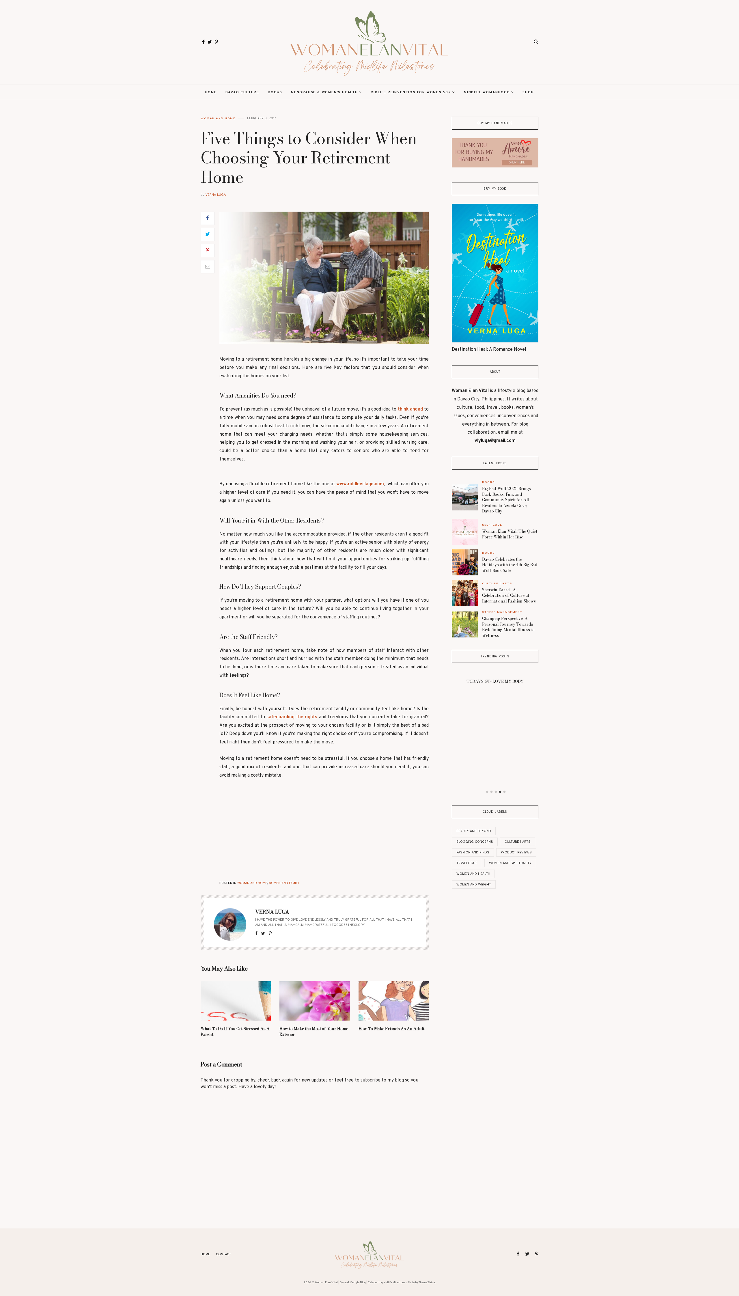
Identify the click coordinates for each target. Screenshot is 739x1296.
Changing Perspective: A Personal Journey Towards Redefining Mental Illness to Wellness (508, 627)
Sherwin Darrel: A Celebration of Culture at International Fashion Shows (508, 595)
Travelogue (466, 863)
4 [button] (500, 792)
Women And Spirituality (510, 863)
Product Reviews (516, 852)
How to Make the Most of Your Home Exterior (313, 1031)
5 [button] (504, 792)
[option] (495, 714)
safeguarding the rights (291, 717)
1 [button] (487, 792)
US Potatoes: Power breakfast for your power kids (495, 747)
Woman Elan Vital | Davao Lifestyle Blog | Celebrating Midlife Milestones (361, 1282)
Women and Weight (473, 884)
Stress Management (502, 611)
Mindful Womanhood (487, 92)
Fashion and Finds (472, 852)
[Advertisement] (275, 828)
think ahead (410, 409)
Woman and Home (218, 118)
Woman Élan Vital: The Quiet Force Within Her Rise (509, 534)
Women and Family (283, 883)
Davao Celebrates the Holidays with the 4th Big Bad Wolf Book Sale (510, 565)
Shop (528, 92)
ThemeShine (427, 1282)
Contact (223, 1254)
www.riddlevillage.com (360, 484)
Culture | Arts (497, 583)
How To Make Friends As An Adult (391, 1028)
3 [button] (496, 792)
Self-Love (492, 524)
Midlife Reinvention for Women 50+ (411, 92)
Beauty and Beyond (473, 831)
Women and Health (473, 874)
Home (211, 92)
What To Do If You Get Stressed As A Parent (235, 1031)
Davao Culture (242, 92)
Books (275, 92)
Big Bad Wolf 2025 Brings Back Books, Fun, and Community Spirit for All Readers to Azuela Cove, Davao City (506, 499)
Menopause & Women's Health (324, 92)
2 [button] (491, 792)
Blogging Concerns (474, 842)
